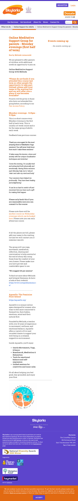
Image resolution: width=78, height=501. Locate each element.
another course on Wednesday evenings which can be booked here (22, 216)
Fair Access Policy (16, 106)
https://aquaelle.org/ (17, 300)
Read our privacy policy (18, 493)
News (45, 22)
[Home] (12, 9)
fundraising (37, 444)
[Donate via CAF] (70, 13)
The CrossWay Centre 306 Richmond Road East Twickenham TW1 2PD (66, 439)
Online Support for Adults (24, 27)
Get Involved (25, 22)
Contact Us (54, 22)
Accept (39, 497)
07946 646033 (69, 445)
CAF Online (17, 440)
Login (73, 5)
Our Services (12, 22)
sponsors (9, 482)
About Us (37, 22)
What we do (6, 27)
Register (62, 5)
